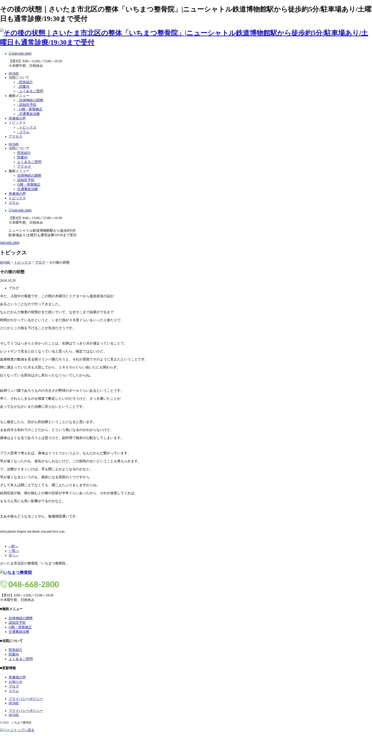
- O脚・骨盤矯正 (29, 109)
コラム (14, 202)
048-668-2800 (9, 243)
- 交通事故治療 (28, 114)
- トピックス (26, 127)
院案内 (22, 157)
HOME (14, 73)
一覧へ (14, 551)
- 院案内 (23, 86)
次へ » (13, 555)
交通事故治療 (27, 189)
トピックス (17, 198)
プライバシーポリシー (26, 699)
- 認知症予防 (26, 105)
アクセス (15, 136)
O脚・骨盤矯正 (28, 184)
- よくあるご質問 (30, 91)
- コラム (23, 132)
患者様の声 (17, 118)
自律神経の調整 (29, 175)
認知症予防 (25, 180)
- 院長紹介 (25, 82)
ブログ (14, 686)
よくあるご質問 (29, 162)
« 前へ (13, 546)
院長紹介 (24, 153)
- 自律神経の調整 (30, 100)
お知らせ (15, 682)
